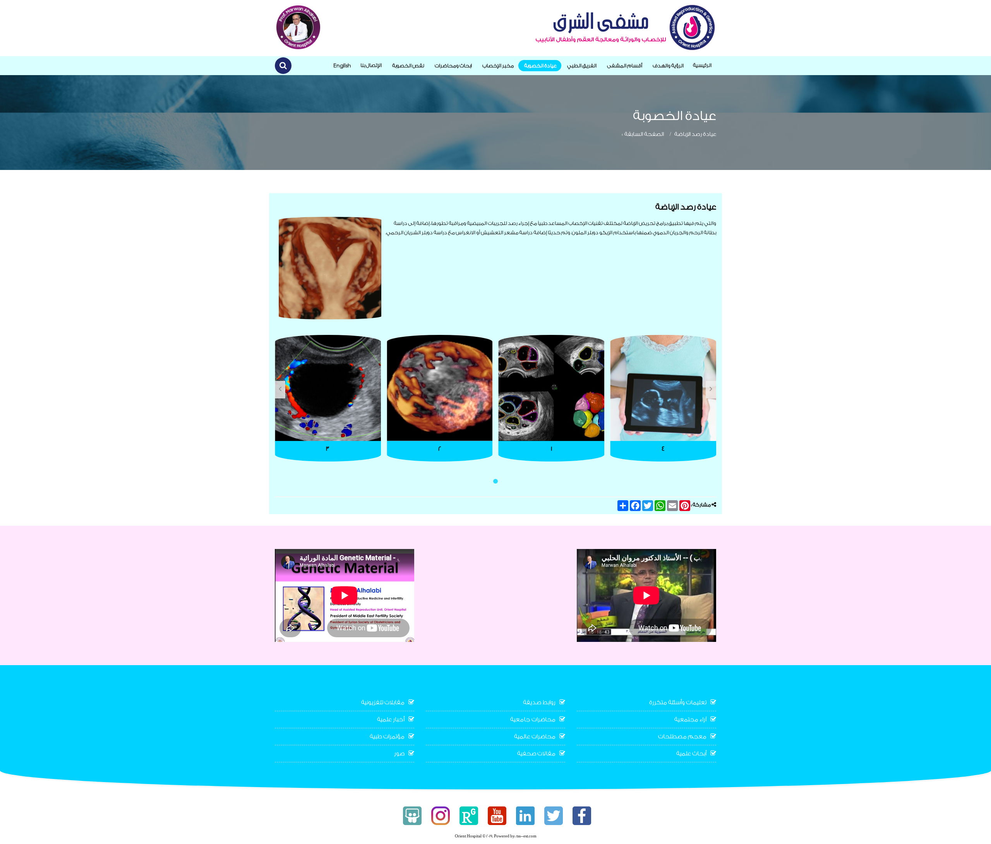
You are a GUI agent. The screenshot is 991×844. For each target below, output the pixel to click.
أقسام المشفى (624, 66)
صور (399, 753)
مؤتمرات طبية (387, 736)
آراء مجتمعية (690, 719)
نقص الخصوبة (408, 66)
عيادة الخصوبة (540, 66)
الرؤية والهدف (668, 66)
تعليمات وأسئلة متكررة (677, 702)
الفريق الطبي (582, 66)
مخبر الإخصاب (498, 66)
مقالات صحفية (536, 753)
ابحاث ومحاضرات (453, 66)
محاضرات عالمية (535, 736)
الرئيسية (702, 65)
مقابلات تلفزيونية (383, 702)
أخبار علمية (391, 719)
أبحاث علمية (691, 753)
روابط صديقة (539, 702)
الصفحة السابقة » (643, 134)
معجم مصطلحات (682, 736)
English (342, 65)
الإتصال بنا (371, 65)
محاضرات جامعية (533, 719)
